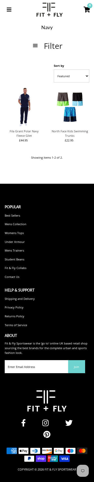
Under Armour (15, 242)
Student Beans (14, 259)
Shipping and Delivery (20, 299)
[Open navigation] (9, 9)
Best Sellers (12, 215)
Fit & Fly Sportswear (60, 469)
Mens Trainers (14, 250)
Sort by (59, 66)
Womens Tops (14, 233)
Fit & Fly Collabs (15, 268)
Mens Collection (15, 224)
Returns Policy (14, 316)
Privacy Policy (14, 307)
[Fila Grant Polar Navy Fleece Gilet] (24, 107)
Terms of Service (16, 325)
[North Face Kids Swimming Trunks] (69, 107)
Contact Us (12, 277)
